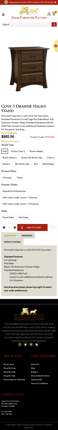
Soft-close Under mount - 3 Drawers (21, 203)
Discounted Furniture (40, 375)
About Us (35, 364)
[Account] (49, 14)
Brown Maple (36, 151)
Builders (34, 372)
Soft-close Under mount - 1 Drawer (20, 197)
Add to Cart (34, 227)
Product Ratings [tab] (12, 242)
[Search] (54, 24)
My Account (9, 364)
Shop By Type (16, 30)
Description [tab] (10, 235)
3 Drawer (7, 177)
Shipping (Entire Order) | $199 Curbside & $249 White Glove (31, 2)
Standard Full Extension (14, 191)
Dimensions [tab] (27, 235)
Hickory (6, 163)
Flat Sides (23, 217)
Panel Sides (8, 217)
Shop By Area (10, 368)
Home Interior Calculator (15, 379)
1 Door (20, 177)
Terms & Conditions (39, 383)
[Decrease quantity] (3, 227)
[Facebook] (20, 344)
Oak (5, 151)
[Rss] (37, 344)
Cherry (50, 157)
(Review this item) (10, 141)
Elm (36, 163)
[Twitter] (25, 344)
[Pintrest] (31, 344)
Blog (33, 368)
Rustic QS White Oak (31, 157)
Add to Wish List (53, 227)
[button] (3, 14)
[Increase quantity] (14, 227)
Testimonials (36, 379)
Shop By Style (9, 372)
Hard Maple (48, 163)
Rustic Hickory (10, 157)
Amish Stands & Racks (37, 30)
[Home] (4, 30)
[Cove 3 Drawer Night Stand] (29, 69)
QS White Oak (22, 163)
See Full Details (9, 132)
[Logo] (29, 13)
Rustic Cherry (18, 151)
